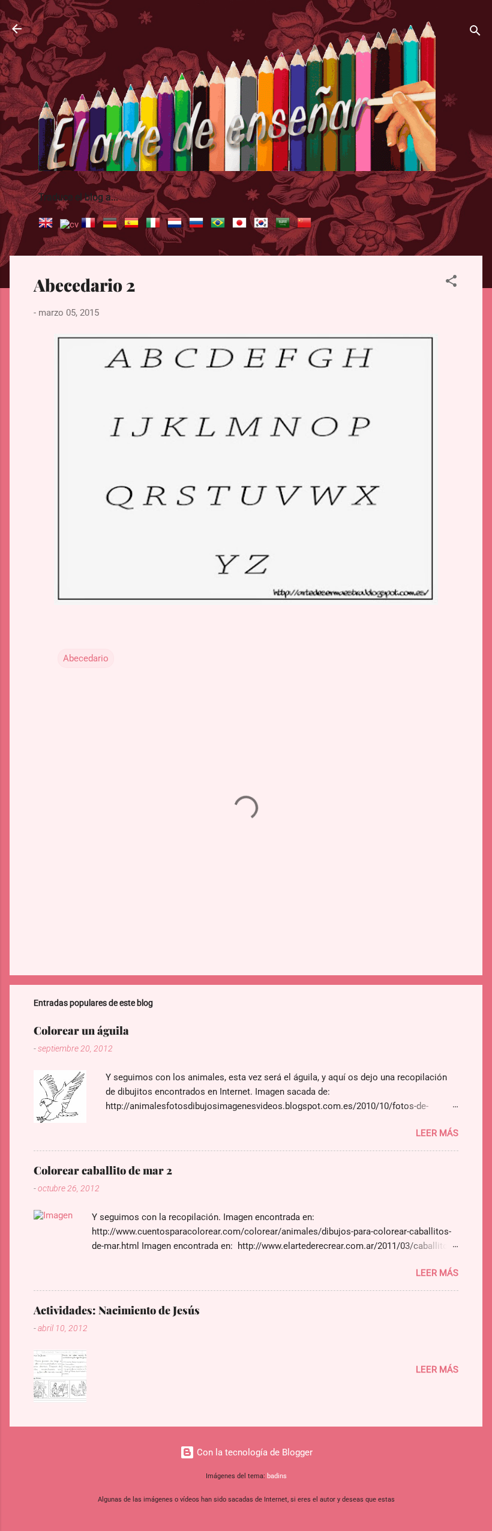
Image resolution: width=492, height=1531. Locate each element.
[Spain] (133, 224)
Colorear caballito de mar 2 (103, 1170)
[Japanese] (241, 224)
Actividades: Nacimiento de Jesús (117, 1310)
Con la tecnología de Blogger (253, 1452)
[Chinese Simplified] (306, 224)
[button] (451, 283)
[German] (112, 224)
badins (277, 1476)
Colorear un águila (81, 1030)
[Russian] (198, 224)
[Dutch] (177, 224)
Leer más (437, 1133)
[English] (48, 224)
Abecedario (86, 658)
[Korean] (263, 224)
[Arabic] (285, 224)
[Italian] (155, 224)
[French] (90, 224)
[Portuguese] (220, 224)
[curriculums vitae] (69, 224)
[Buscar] (475, 32)
